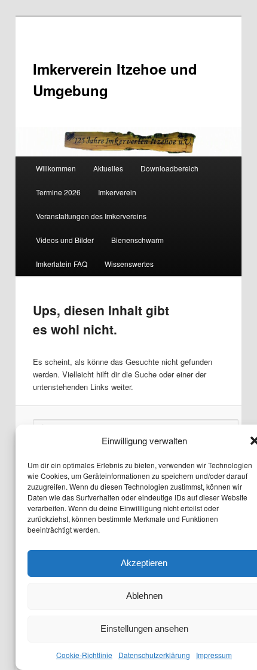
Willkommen (56, 168)
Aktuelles (108, 168)
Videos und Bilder (65, 240)
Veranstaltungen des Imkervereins (91, 216)
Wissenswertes (129, 264)
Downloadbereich (169, 168)
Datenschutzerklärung (154, 655)
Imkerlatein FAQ (61, 264)
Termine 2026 (58, 192)
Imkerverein (117, 192)
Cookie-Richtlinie (84, 655)
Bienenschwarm (137, 240)
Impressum (214, 655)
